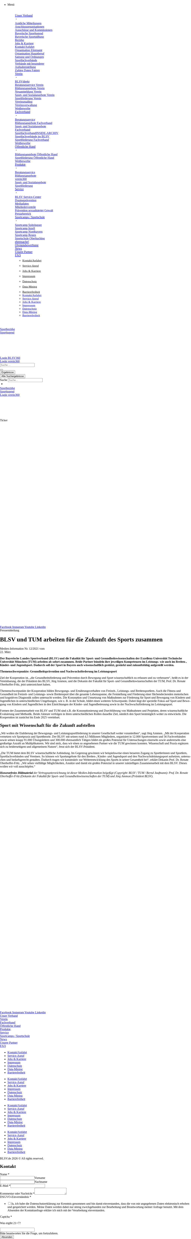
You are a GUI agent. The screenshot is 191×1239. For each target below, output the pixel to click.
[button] (99, 4)
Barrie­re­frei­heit (31, 291)
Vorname (40, 1177)
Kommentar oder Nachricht (17, 1193)
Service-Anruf (30, 265)
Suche (3, 380)
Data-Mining (29, 286)
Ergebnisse (7, 372)
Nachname (41, 1181)
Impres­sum (28, 276)
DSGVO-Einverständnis (15, 1196)
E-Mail (5, 1185)
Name (4, 1174)
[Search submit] (1, 369)
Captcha (6, 1216)
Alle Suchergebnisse (12, 376)
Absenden (6, 1237)
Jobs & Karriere (31, 270)
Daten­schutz (29, 281)
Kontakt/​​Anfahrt (31, 260)
